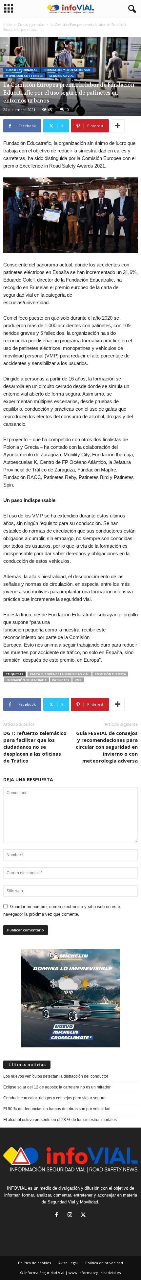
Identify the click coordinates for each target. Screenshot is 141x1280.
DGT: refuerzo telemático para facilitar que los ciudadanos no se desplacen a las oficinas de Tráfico (35, 747)
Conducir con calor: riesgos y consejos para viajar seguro (54, 1098)
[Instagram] (71, 1215)
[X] (84, 1215)
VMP (78, 680)
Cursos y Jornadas (31, 24)
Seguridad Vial (61, 76)
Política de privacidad (104, 1262)
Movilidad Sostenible (24, 76)
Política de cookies (34, 1262)
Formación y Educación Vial (67, 70)
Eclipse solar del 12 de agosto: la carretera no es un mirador (57, 1087)
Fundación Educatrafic (27, 680)
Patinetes (60, 680)
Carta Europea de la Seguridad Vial (59, 674)
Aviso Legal (68, 1262)
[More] (118, 125)
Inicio (7, 24)
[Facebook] (58, 1215)
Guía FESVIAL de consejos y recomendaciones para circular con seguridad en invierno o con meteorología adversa (107, 747)
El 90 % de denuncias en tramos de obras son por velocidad (57, 1109)
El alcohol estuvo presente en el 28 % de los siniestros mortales (60, 1119)
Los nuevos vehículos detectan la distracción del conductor (55, 1076)
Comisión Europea (110, 674)
